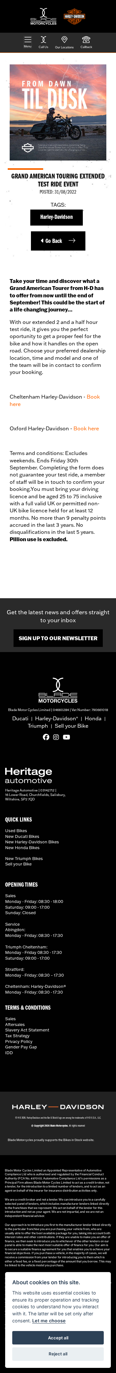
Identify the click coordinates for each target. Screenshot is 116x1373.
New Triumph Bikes (24, 858)
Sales (10, 1018)
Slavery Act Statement (27, 1029)
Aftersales (15, 1024)
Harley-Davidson (56, 217)
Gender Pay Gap (21, 1046)
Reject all (58, 1353)
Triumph (38, 726)
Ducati (20, 718)
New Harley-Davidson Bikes (32, 841)
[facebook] (48, 737)
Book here (86, 428)
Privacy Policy (19, 1041)
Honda (93, 718)
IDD (9, 1052)
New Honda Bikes (22, 847)
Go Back (53, 241)
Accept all (58, 1337)
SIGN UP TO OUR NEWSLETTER (58, 638)
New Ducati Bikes (22, 836)
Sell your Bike (71, 726)
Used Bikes (16, 830)
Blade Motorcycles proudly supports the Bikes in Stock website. (51, 1140)
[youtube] (68, 737)
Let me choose (49, 1320)
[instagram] (58, 737)
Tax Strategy (17, 1035)
